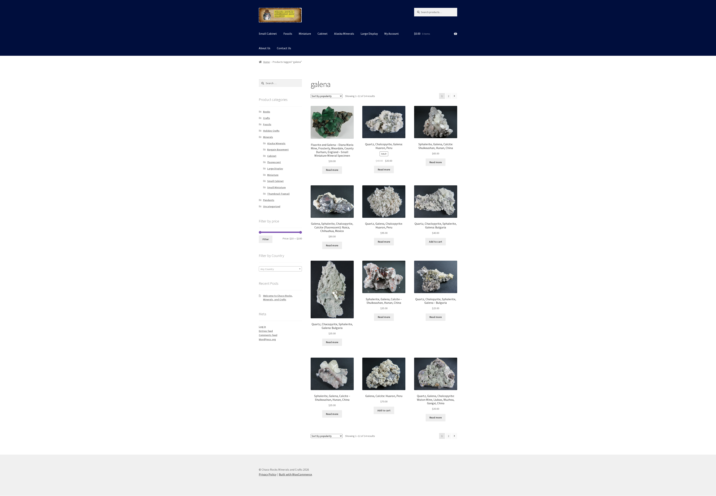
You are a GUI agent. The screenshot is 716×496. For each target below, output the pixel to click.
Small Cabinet (268, 33)
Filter (266, 239)
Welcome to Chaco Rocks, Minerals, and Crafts (278, 297)
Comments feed (268, 335)
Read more (332, 170)
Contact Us (284, 48)
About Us (264, 48)
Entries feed (266, 331)
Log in (262, 326)
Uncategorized (271, 206)
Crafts (266, 118)
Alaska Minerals (344, 33)
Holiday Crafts (271, 130)
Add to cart (435, 241)
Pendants (268, 200)
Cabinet (323, 33)
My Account (391, 33)
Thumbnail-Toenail (278, 193)
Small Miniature (276, 187)
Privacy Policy (267, 474)
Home (266, 62)
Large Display (369, 33)
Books (266, 111)
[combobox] (280, 268)
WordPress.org (267, 339)
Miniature (305, 33)
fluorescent (274, 162)
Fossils (287, 33)
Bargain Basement (278, 149)
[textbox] (280, 269)
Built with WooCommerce (295, 474)
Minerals (268, 137)
